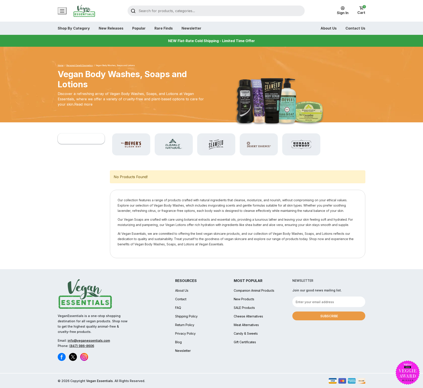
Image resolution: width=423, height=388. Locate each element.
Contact (180, 299)
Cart (361, 10)
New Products (244, 299)
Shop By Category (74, 28)
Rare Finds (163, 28)
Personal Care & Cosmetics (79, 65)
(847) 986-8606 (81, 346)
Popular (139, 28)
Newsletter (191, 28)
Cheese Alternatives (248, 316)
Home (60, 65)
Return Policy (184, 325)
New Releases (111, 28)
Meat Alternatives (246, 325)
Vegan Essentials (99, 381)
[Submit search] (133, 11)
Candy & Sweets (246, 333)
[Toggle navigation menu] (62, 10)
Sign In (343, 13)
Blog (178, 342)
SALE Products (244, 308)
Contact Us (355, 28)
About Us (329, 28)
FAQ (178, 308)
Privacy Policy (185, 333)
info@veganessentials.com (89, 340)
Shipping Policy (186, 316)
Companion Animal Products (254, 290)
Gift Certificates (245, 342)
